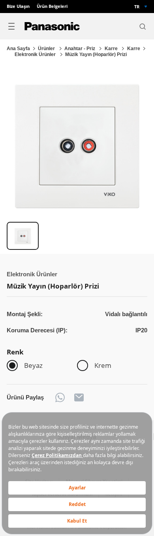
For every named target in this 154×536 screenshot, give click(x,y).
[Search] (142, 26)
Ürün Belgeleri (52, 6)
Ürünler (47, 48)
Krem (102, 365)
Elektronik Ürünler (36, 54)
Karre (112, 48)
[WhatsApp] (60, 397)
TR (136, 6)
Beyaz (33, 365)
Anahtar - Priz (80, 48)
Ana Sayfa (18, 48)
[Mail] (79, 397)
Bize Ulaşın (18, 6)
